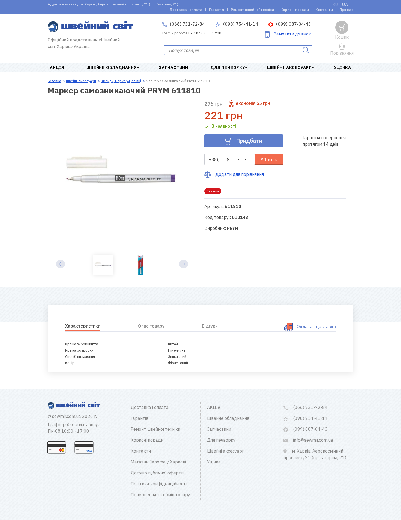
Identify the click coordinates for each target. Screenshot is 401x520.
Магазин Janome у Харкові (158, 462)
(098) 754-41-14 (240, 24)
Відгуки (210, 326)
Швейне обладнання (111, 67)
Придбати (248, 140)
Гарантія (216, 9)
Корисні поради (294, 9)
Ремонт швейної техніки (252, 9)
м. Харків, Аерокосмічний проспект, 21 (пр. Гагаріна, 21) (314, 454)
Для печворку (227, 67)
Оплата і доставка (316, 326)
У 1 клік (269, 159)
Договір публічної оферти (157, 473)
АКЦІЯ (57, 67)
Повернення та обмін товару (160, 494)
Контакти (324, 9)
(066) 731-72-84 (187, 24)
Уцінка (342, 67)
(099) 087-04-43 (293, 24)
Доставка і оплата (185, 9)
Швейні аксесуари (289, 67)
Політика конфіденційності (159, 483)
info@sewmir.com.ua (312, 440)
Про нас (346, 9)
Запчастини (173, 67)
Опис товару (151, 326)
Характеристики (82, 326)
